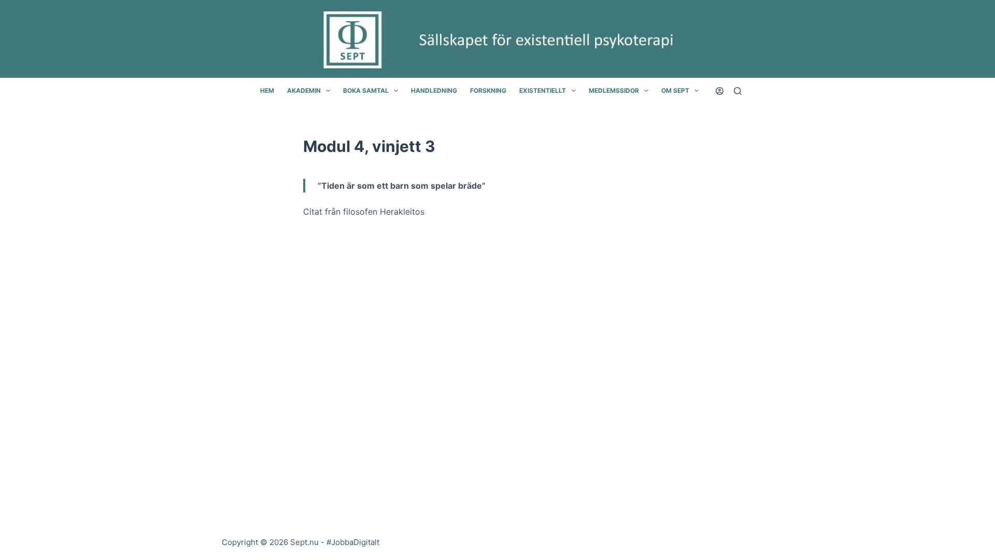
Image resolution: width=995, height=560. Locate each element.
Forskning (488, 90)
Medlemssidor (614, 90)
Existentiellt (542, 90)
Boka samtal (366, 90)
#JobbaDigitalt (352, 542)
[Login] (719, 91)
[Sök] (738, 91)
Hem (267, 90)
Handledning (434, 90)
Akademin (304, 90)
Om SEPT (675, 90)
